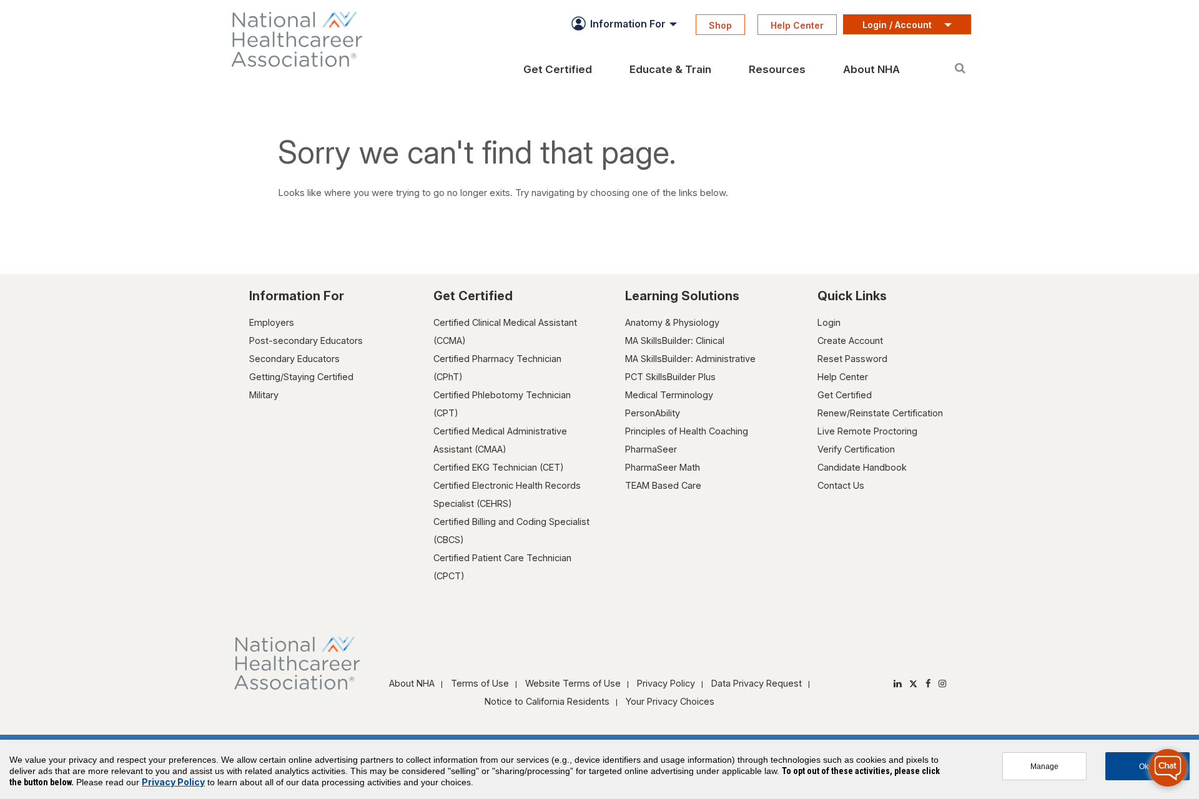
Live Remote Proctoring (867, 431)
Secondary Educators (294, 358)
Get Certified (844, 395)
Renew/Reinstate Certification (880, 413)
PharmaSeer (651, 449)
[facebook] (927, 683)
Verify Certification (856, 449)
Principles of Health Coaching (686, 431)
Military (264, 395)
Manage (1044, 766)
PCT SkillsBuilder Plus (670, 376)
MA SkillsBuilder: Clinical (674, 340)
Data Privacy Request (756, 683)
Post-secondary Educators (306, 340)
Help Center (842, 376)
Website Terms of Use (573, 683)
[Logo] (318, 39)
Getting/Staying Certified (301, 376)
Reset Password (852, 358)
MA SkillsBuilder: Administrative (690, 358)
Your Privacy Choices (670, 701)
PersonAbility (652, 413)
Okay (1148, 766)
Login (829, 322)
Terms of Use (480, 683)
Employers (271, 322)
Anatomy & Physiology (672, 322)
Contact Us (840, 485)
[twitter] (913, 683)
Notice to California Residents (547, 701)
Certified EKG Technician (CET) (498, 467)
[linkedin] (897, 683)
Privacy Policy (666, 683)
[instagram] (942, 683)
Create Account (850, 340)
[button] (622, 23)
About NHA (412, 683)
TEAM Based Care (663, 485)
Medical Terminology (669, 395)
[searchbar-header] (959, 61)
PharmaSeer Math (662, 467)
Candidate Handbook (862, 467)
